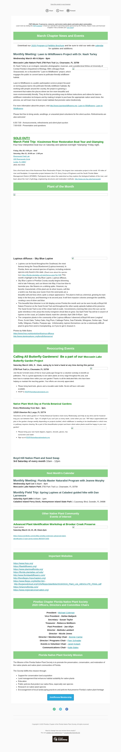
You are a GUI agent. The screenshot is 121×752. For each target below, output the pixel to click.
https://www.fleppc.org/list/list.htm (29, 581)
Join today (70, 27)
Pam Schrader (74, 640)
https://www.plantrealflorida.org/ (28, 569)
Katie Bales (73, 647)
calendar (99, 45)
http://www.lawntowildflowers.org (63, 106)
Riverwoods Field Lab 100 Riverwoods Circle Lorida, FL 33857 (21, 159)
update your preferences (54, 733)
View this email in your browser (61, 4)
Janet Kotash (74, 644)
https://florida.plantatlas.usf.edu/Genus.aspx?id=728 (41, 275)
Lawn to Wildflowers (86, 106)
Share (51, 11)
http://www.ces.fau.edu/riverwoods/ (88, 179)
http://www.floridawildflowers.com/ (29, 575)
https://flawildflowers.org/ (25, 566)
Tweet (61, 11)
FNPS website (37, 26)
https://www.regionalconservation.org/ (31, 590)
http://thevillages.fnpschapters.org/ (29, 578)
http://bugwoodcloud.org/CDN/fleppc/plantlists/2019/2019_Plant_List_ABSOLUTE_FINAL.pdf (57, 584)
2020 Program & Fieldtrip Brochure (47, 45)
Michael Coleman (66, 613)
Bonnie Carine (75, 637)
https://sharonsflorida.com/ (25, 587)
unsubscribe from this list (72, 733)
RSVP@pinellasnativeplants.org (36, 392)
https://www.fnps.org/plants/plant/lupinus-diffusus (33, 334)
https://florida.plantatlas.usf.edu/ (28, 572)
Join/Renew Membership (61, 697)
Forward (72, 11)
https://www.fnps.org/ (23, 563)
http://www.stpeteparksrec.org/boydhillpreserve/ (33, 336)
